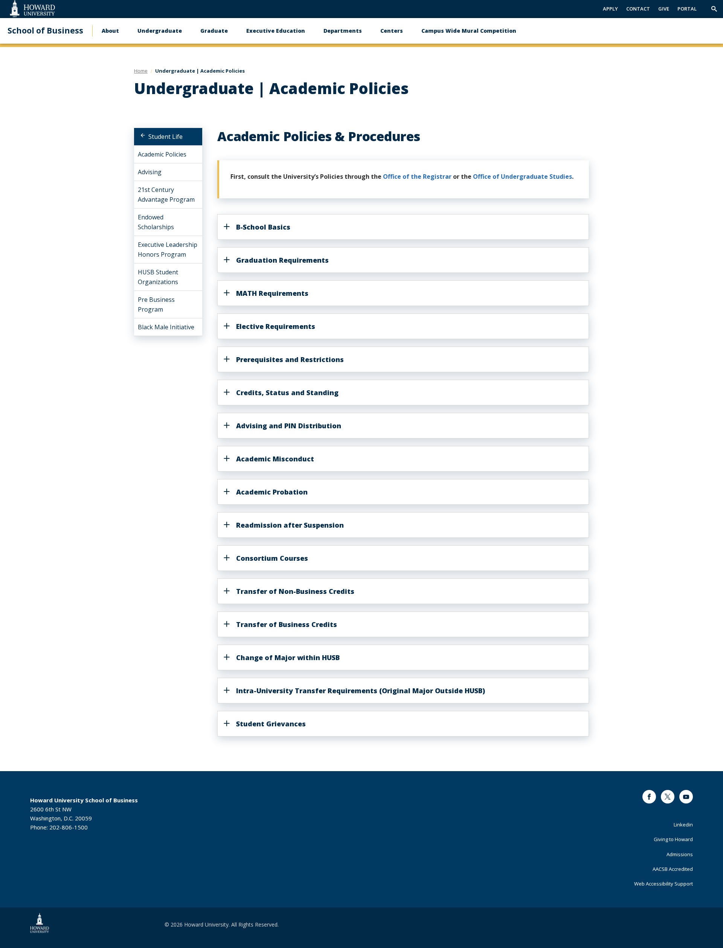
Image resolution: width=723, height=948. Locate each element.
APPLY (610, 8)
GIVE (663, 8)
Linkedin (683, 824)
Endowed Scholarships (156, 222)
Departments (342, 30)
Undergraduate (159, 30)
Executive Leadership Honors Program (167, 249)
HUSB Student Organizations (158, 277)
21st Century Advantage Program (166, 195)
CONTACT (638, 8)
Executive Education (275, 30)
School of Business (45, 30)
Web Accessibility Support (663, 883)
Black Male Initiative (166, 327)
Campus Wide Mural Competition (468, 30)
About (110, 30)
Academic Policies (162, 154)
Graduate (214, 30)
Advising (150, 172)
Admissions (680, 854)
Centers (391, 30)
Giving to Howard (673, 839)
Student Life (165, 136)
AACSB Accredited (673, 869)
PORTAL (687, 8)
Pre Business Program (156, 304)
